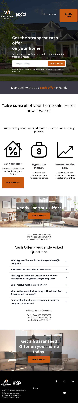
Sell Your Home (49, 14)
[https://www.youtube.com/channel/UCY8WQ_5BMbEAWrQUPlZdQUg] (65, 393)
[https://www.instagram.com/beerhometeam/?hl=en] (65, 381)
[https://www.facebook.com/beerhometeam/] (57, 381)
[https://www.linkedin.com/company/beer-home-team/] (73, 381)
